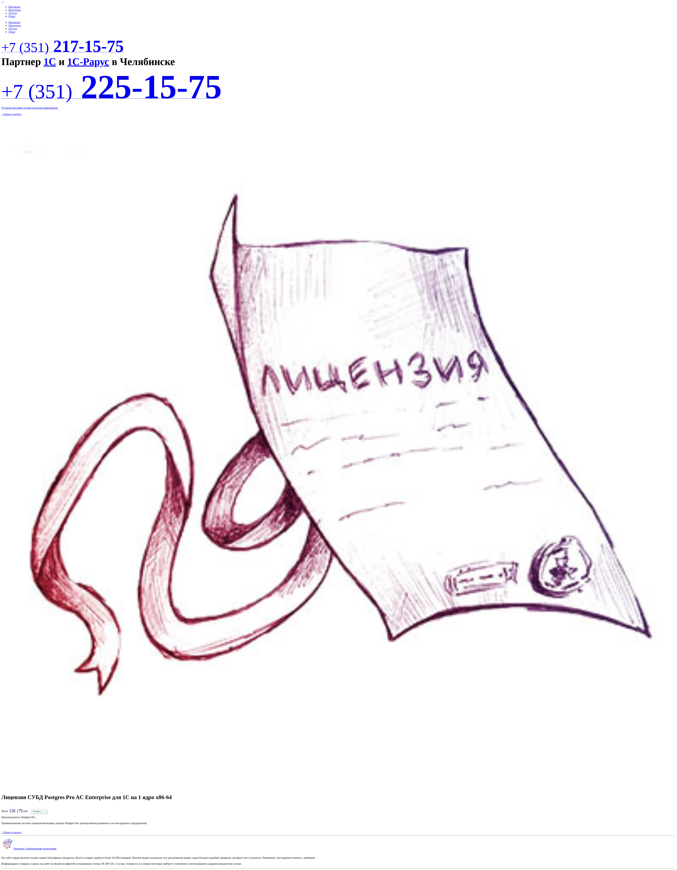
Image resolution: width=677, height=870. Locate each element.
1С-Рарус (88, 61)
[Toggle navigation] (2, 1)
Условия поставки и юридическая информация (29, 107)
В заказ (36, 811)
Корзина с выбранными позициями (35, 848)
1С (50, 61)
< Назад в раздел (11, 114)
